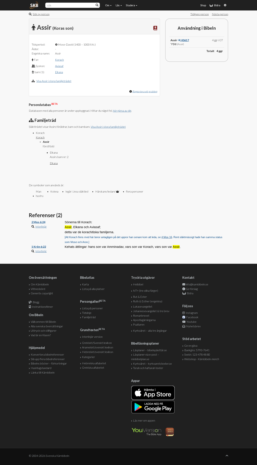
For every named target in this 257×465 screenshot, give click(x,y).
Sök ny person (41, 14)
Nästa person (220, 14)
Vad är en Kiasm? (41, 335)
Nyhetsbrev (193, 326)
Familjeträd (89, 317)
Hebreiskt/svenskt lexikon (97, 351)
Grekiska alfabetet (93, 367)
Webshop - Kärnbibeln (201, 359)
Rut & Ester (140, 296)
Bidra (216, 5)
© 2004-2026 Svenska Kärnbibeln (49, 455)
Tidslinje (86, 312)
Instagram (191, 312)
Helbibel (138, 284)
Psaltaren (138, 324)
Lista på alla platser (93, 288)
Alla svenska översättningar (47, 326)
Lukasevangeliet (142, 306)
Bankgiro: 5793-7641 (196, 350)
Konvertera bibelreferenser (47, 354)
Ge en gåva (190, 345)
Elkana (59, 72)
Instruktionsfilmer (42, 306)
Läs (118, 5)
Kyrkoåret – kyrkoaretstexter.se (152, 363)
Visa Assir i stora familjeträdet (53, 81)
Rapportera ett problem (144, 91)
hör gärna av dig (122, 110)
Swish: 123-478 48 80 (197, 354)
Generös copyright (42, 293)
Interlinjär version (92, 336)
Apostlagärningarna (144, 320)
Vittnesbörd (38, 288)
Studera (130, 5)
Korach (59, 59)
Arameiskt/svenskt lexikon (97, 347)
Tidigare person (199, 14)
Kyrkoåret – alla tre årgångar (150, 330)
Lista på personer (92, 308)
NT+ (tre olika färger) (145, 290)
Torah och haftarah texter (148, 368)
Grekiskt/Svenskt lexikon (97, 342)
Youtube (191, 321)
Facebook (192, 317)
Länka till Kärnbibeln (43, 372)
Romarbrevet (141, 315)
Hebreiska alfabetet (94, 363)
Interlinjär (41, 226)
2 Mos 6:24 (38, 222)
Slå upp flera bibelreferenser (48, 359)
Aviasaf (59, 66)
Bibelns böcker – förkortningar (49, 363)
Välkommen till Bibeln (43, 321)
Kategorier (88, 357)
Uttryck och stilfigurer (43, 330)
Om (107, 5)
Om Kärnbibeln (40, 284)
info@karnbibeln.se (197, 284)
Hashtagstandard (41, 368)
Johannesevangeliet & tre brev (151, 311)
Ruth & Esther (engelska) (147, 301)
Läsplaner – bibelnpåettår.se (150, 350)
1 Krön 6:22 (38, 246)
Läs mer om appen (144, 420)
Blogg (36, 302)
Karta (85, 284)
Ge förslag (192, 288)
